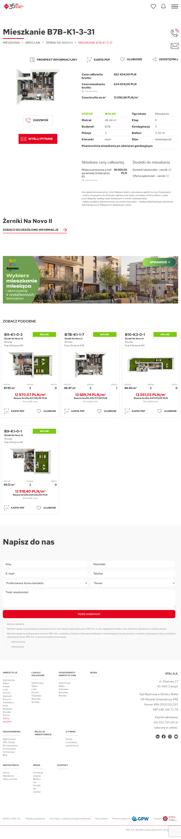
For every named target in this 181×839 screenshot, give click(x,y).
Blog (5, 755)
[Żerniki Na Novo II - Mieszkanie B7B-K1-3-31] (38, 87)
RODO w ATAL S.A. (12, 818)
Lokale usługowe (38, 674)
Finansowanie (9, 748)
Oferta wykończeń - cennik (149, 176)
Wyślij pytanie (40, 139)
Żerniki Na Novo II (59, 43)
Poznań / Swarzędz (7, 694)
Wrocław (32, 43)
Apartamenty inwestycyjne (67, 674)
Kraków (6, 686)
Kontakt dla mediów (37, 788)
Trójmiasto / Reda (8, 704)
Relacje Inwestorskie (43, 733)
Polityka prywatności (35, 818)
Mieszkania (11, 43)
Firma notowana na (121, 818)
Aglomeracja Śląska (9, 682)
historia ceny (91, 91)
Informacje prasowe (38, 774)
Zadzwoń (40, 120)
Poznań (35, 692)
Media (36, 765)
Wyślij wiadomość (89, 614)
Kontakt (62, 765)
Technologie (9, 751)
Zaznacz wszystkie (15, 624)
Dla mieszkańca (10, 745)
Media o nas (37, 781)
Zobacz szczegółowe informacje (31, 230)
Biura (93, 672)
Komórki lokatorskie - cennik (150, 170)
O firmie (71, 731)
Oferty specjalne (7, 720)
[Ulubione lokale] (153, 6)
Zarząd (69, 739)
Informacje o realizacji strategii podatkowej (70, 818)
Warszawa (7, 708)
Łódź (5, 689)
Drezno (6, 715)
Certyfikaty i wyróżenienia (72, 744)
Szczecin (7, 699)
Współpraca (11, 765)
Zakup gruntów (10, 779)
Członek (157, 818)
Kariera (6, 772)
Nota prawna (101, 818)
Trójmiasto (36, 695)
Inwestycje (10, 672)
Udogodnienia (12, 731)
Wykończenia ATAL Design (9, 741)
